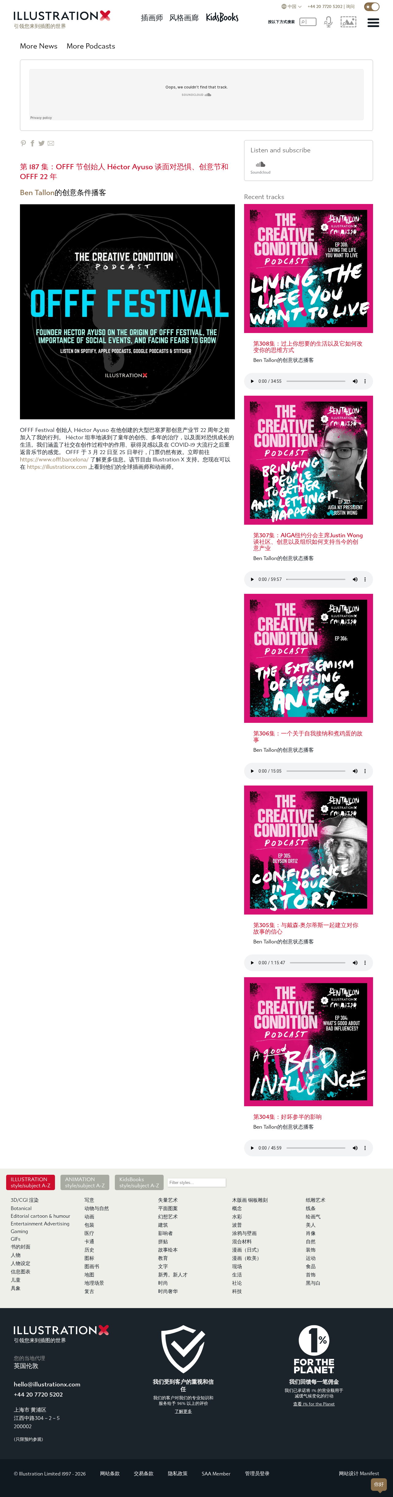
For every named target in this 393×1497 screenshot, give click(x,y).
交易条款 (144, 1473)
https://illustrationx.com (57, 467)
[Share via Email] (51, 143)
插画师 (152, 18)
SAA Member (216, 1474)
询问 (350, 6)
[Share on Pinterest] (23, 143)
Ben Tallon (37, 192)
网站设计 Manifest (359, 1473)
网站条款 (110, 1473)
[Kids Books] (223, 15)
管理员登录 (257, 1473)
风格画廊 (184, 18)
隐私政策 (178, 1473)
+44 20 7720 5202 (325, 6)
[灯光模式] (372, 6)
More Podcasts (91, 46)
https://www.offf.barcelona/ (54, 460)
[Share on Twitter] (41, 143)
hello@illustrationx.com (47, 1384)
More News (38, 46)
